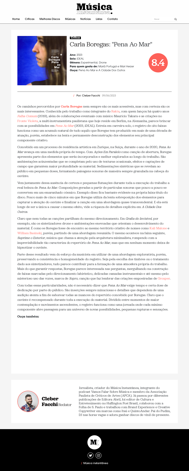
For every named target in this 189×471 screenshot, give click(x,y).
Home (16, 19)
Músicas (70, 19)
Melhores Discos (49, 19)
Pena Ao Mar (64, 126)
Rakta (115, 111)
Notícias (85, 19)
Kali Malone (158, 228)
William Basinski (29, 233)
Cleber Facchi (50, 401)
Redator (65, 404)
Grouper (164, 278)
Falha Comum (27, 116)
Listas (99, 19)
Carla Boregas (89, 44)
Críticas (29, 19)
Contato (112, 19)
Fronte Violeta (27, 121)
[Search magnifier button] (175, 19)
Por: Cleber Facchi (88, 96)
